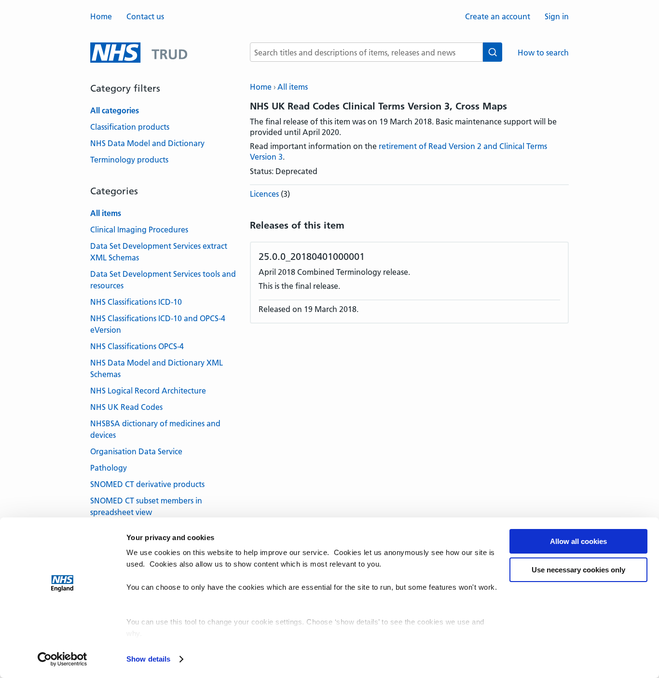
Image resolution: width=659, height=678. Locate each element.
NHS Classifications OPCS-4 (137, 346)
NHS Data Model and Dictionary (147, 143)
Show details (148, 659)
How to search (543, 52)
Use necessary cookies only (578, 570)
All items (292, 87)
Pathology (108, 468)
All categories (114, 110)
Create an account (497, 16)
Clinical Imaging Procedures (139, 229)
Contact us (145, 16)
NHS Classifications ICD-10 (136, 302)
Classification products (129, 127)
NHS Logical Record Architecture (148, 390)
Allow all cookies (578, 541)
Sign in (557, 16)
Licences (264, 194)
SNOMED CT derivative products (147, 484)
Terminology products (129, 159)
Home (101, 16)
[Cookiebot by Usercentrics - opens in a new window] (62, 659)
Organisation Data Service (136, 451)
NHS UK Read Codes (126, 407)
